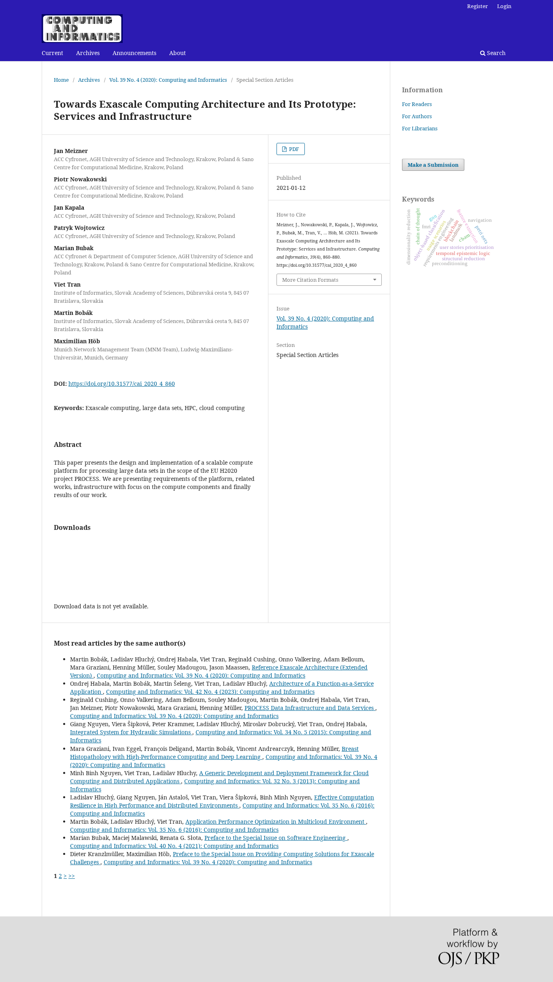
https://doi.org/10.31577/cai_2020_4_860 (121, 383)
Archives (88, 53)
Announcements (134, 53)
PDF (293, 149)
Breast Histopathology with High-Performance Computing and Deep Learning (214, 753)
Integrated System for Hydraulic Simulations (131, 732)
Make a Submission (433, 164)
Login (504, 6)
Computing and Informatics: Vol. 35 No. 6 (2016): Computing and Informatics (174, 829)
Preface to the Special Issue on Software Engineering (275, 838)
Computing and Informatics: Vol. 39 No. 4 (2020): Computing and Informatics (201, 675)
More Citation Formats (310, 279)
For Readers (417, 104)
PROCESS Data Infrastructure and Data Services (310, 708)
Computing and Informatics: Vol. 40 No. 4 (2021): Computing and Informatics (174, 846)
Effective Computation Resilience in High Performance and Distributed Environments (222, 801)
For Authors (417, 116)
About (177, 53)
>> (71, 876)
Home (61, 79)
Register (477, 6)
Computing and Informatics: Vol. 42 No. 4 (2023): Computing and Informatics (210, 691)
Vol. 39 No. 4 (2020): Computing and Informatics (168, 79)
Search (495, 53)
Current (52, 53)
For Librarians (420, 128)
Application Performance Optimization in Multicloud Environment (275, 821)
